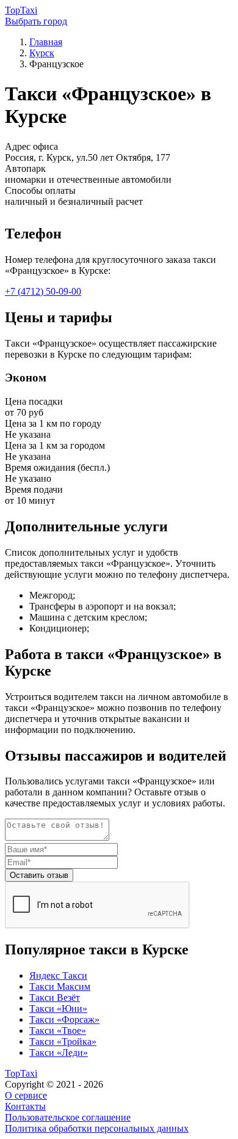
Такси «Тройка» (62, 1041)
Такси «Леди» (58, 1052)
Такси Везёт (54, 997)
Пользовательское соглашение (68, 1117)
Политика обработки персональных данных (97, 1128)
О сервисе (26, 1095)
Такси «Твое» (57, 1030)
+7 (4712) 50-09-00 (43, 291)
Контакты (25, 1106)
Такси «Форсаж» (64, 1019)
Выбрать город (36, 21)
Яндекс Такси (58, 975)
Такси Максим (59, 986)
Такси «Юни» (58, 1008)
